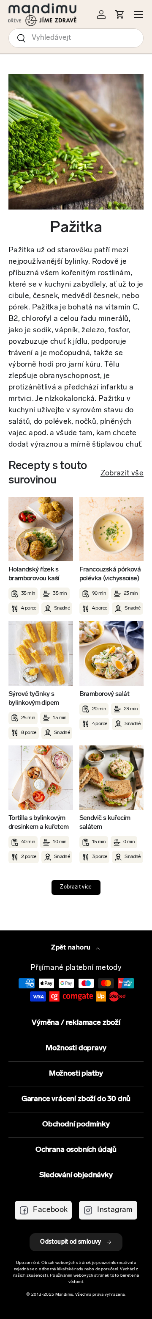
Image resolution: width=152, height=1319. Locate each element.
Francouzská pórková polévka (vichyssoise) (110, 574)
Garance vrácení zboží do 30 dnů (76, 1099)
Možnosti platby (76, 1074)
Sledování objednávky (75, 1175)
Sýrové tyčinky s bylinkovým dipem (33, 698)
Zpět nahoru (71, 947)
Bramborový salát (104, 694)
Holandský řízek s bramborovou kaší (33, 574)
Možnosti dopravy (76, 1048)
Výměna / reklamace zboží (76, 1023)
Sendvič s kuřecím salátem (104, 823)
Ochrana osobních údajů (76, 1150)
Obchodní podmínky (76, 1125)
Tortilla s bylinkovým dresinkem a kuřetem (38, 823)
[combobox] (76, 38)
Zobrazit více (76, 887)
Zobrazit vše (122, 473)
